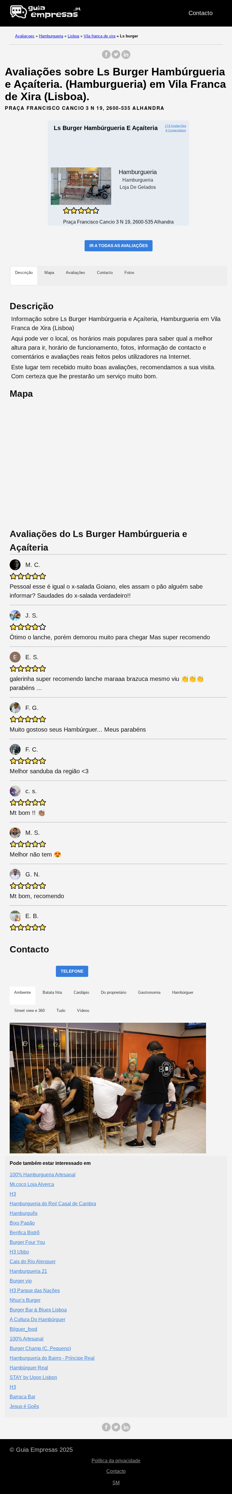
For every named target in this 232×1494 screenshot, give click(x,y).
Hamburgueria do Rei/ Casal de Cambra (53, 1203)
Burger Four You (27, 1242)
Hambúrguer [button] (182, 992)
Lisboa (73, 36)
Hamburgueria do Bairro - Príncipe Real (52, 1358)
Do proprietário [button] (113, 992)
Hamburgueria (51, 36)
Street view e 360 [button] (29, 1010)
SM (116, 1482)
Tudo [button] (60, 1010)
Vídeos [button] (83, 1010)
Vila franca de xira (99, 36)
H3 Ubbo (19, 1251)
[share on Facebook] (106, 57)
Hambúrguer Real (29, 1367)
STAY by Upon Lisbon (33, 1377)
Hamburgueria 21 (28, 1271)
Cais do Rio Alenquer (33, 1261)
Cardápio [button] (81, 992)
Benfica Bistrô (25, 1232)
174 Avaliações (175, 125)
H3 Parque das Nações (35, 1290)
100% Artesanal (27, 1338)
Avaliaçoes (24, 36)
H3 (13, 1194)
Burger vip (21, 1280)
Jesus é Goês (24, 1406)
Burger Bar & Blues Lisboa (38, 1309)
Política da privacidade (116, 1460)
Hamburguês (23, 1213)
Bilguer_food (23, 1329)
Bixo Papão (22, 1222)
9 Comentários (176, 130)
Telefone (72, 971)
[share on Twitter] (116, 57)
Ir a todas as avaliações (118, 245)
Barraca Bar (22, 1396)
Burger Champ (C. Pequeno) (40, 1348)
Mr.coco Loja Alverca (32, 1184)
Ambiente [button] (22, 992)
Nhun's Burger (25, 1300)
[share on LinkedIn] (125, 57)
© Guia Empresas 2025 (41, 1449)
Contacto (200, 13)
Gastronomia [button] (149, 992)
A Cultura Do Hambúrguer (37, 1319)
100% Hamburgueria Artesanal (43, 1174)
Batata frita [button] (52, 992)
